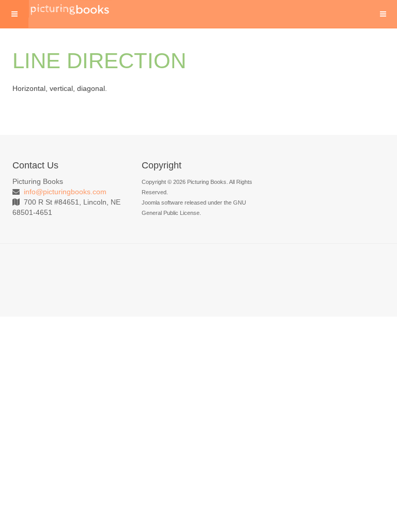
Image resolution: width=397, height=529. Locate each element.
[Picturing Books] (70, 9)
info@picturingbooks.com (65, 192)
